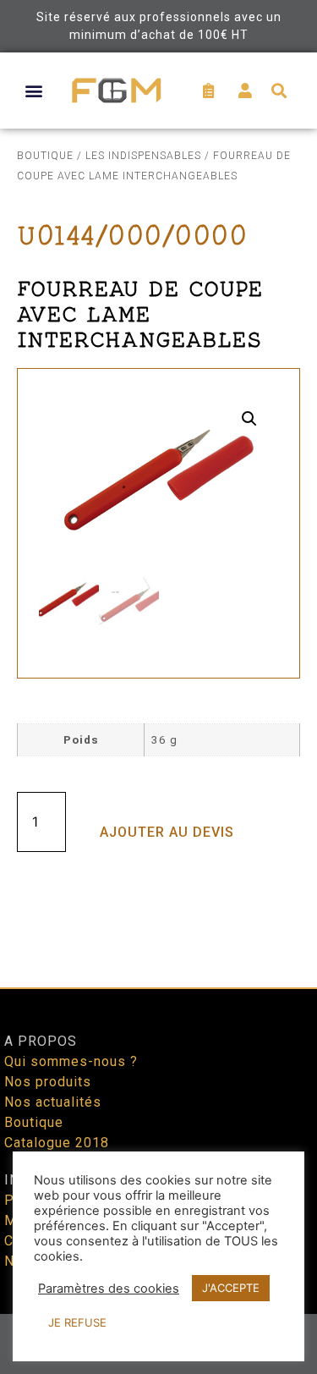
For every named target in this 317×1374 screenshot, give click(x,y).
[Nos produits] (158, 1082)
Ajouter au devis (167, 832)
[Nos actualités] (158, 1102)
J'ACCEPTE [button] (231, 1287)
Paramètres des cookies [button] (108, 1288)
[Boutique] (158, 1123)
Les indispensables (143, 156)
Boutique (45, 156)
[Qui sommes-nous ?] (158, 1062)
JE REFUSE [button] (77, 1322)
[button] (34, 90)
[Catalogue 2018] (158, 1143)
